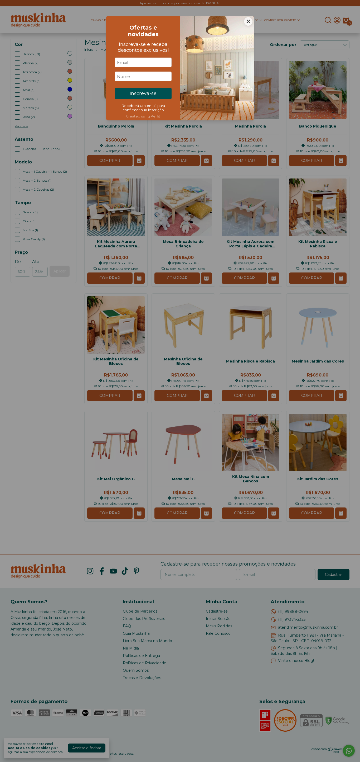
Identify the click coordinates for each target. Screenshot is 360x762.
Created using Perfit (143, 116)
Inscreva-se (143, 93)
